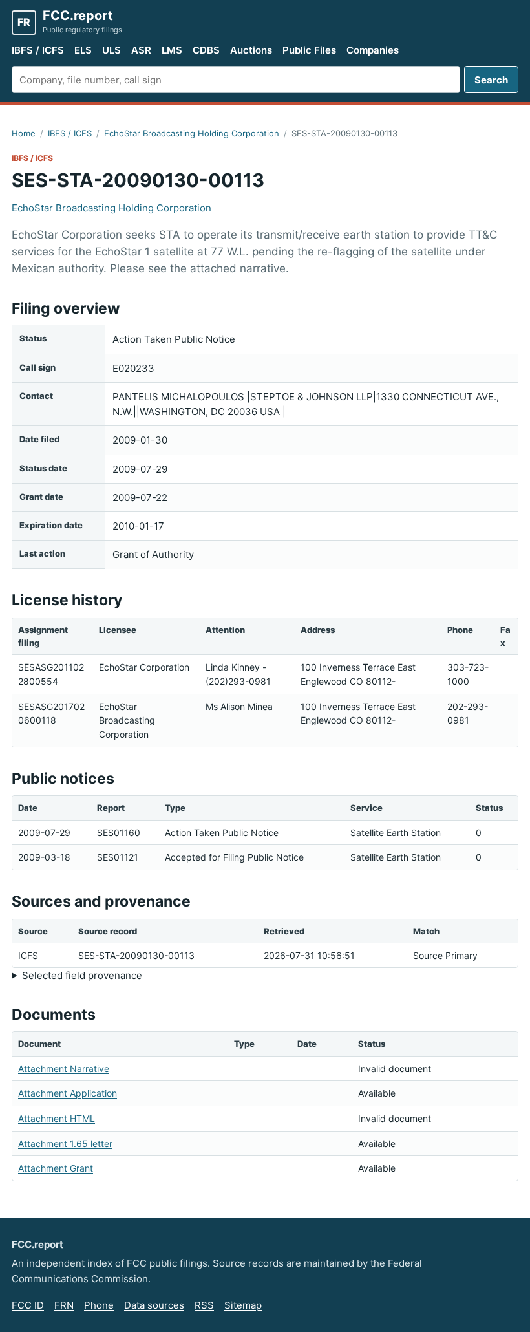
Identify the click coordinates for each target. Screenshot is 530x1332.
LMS (172, 50)
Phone (99, 1305)
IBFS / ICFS (38, 50)
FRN (64, 1305)
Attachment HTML (56, 1118)
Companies (372, 50)
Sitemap (243, 1305)
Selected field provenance (82, 975)
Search (491, 80)
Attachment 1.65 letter (65, 1143)
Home (24, 133)
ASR (141, 50)
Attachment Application (67, 1093)
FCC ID (28, 1305)
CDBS (206, 50)
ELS (83, 50)
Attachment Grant (55, 1168)
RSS (204, 1305)
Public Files (309, 50)
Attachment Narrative (63, 1068)
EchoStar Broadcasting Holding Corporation (191, 133)
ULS (111, 50)
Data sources (154, 1305)
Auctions (251, 50)
